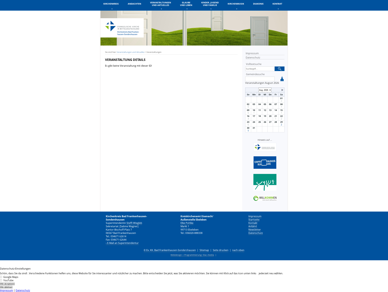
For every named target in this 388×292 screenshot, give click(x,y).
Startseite (253, 219)
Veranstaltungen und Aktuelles (130, 52)
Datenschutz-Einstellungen (15, 268)
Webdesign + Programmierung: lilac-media (192, 254)
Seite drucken (220, 250)
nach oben (238, 250)
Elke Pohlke (187, 223)
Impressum (252, 53)
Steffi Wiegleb (134, 223)
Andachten (134, 3)
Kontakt (252, 223)
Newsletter (254, 229)
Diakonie (258, 3)
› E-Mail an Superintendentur (122, 243)
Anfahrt (252, 226)
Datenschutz (253, 57)
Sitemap (204, 250)
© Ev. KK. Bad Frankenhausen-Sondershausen (170, 250)
